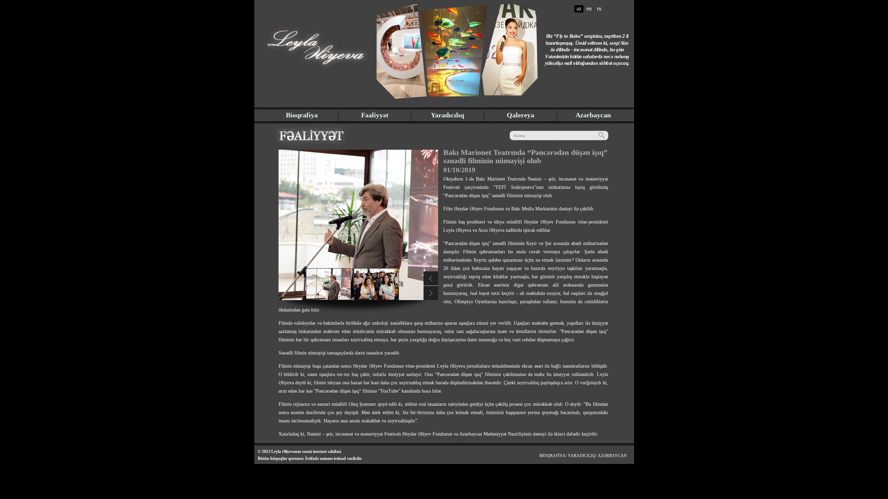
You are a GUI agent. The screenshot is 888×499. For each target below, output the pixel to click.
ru (599, 8)
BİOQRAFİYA (552, 455)
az (579, 8)
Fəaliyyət (374, 115)
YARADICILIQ (581, 455)
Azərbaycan (593, 115)
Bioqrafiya (302, 115)
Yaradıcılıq (447, 115)
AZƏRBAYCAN (612, 455)
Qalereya (520, 115)
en (589, 8)
